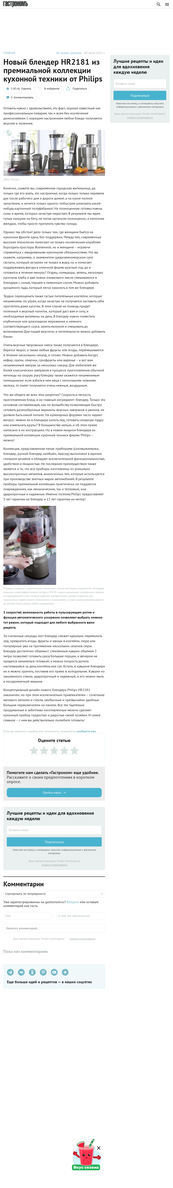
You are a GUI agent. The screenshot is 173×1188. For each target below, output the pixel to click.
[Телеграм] (10, 972)
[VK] (21, 972)
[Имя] (27, 916)
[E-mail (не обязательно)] (80, 916)
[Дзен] (65, 972)
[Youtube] (54, 972)
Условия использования (54, 864)
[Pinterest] (43, 972)
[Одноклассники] (32, 972)
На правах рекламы (69, 53)
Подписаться (54, 842)
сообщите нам (86, 731)
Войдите (73, 902)
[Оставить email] (54, 830)
